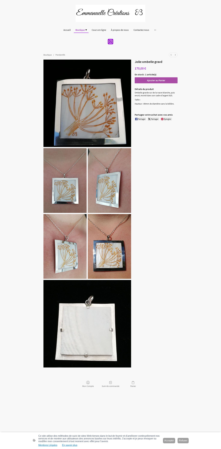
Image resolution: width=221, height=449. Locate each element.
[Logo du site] (110, 13)
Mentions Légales (47, 445)
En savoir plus (69, 445)
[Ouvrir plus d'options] (155, 30)
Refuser (183, 440)
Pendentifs (60, 54)
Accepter (169, 440)
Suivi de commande (110, 386)
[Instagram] (110, 41)
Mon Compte (88, 386)
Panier (133, 386)
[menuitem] (171, 55)
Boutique (47, 54)
